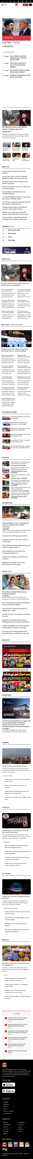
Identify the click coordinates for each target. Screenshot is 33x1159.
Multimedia (21, 1122)
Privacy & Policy (7, 1113)
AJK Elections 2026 (14, 230)
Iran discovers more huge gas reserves (14, 536)
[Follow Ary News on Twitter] (10, 1)
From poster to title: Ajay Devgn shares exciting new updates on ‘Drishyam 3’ (24, 291)
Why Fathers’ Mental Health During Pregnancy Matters (14, 593)
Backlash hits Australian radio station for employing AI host (20, 435)
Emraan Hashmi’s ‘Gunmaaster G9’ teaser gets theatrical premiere (23, 302)
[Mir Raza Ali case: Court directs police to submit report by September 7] (5, 463)
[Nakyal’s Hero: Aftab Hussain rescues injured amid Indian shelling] (6, 429)
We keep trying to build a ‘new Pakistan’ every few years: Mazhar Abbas (8, 389)
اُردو (30, 5)
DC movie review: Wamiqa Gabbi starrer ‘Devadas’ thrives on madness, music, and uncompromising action (15, 633)
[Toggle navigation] (2, 4)
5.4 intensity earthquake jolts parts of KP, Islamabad (20, 417)
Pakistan (5, 1122)
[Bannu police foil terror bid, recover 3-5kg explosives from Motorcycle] (5, 470)
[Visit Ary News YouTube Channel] (18, 1)
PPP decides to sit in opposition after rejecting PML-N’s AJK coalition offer (20, 481)
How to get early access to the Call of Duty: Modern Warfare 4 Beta (23, 389)
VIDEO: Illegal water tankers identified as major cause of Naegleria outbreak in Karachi (21, 446)
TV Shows (21, 1124)
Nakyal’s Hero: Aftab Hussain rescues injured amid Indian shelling (21, 429)
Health (5, 1133)
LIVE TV (25, 5)
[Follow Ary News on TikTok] (26, 1)
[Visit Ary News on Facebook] (2, 1)
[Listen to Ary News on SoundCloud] (30, 1)
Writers (5, 1109)
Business (5, 1127)
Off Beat (20, 1129)
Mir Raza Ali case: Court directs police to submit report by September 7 (14, 129)
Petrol (10, 237)
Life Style (5, 1131)
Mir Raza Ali (12, 233)
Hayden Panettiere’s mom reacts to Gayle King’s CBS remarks (9, 400)
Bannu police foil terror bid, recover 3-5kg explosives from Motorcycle (20, 468)
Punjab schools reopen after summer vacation (8, 311)
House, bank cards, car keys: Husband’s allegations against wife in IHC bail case (21, 493)
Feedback (5, 1102)
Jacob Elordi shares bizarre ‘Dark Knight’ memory (7, 378)
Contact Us (6, 1104)
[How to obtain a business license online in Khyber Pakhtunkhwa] (5, 489)
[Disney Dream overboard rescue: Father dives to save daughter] (6, 423)
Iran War (11, 240)
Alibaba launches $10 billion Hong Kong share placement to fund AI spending (14, 350)
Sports (20, 1127)
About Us (5, 1106)
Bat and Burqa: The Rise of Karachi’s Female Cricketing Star (20, 440)
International (6, 1124)
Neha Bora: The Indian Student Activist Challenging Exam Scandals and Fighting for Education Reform (16, 622)
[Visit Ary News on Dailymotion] (22, 1)
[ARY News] (16, 4)
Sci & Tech (6, 1129)
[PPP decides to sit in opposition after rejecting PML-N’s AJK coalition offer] (5, 482)
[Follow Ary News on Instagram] (14, 1)
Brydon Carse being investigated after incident (24, 366)
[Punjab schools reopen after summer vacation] (5, 476)
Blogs (7, 571)
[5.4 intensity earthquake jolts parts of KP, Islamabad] (6, 417)
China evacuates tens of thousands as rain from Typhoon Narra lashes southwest (15, 525)
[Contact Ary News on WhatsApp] (6, 1)
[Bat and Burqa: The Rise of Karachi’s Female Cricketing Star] (6, 441)
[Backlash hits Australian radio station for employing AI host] (6, 435)
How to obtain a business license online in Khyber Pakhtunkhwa (21, 488)
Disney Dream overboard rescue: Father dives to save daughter (19, 423)
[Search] (5, 4)
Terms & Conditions (8, 1111)
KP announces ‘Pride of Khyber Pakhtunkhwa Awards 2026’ (8, 357)
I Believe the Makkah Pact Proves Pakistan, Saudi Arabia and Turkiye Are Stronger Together (15, 627)
